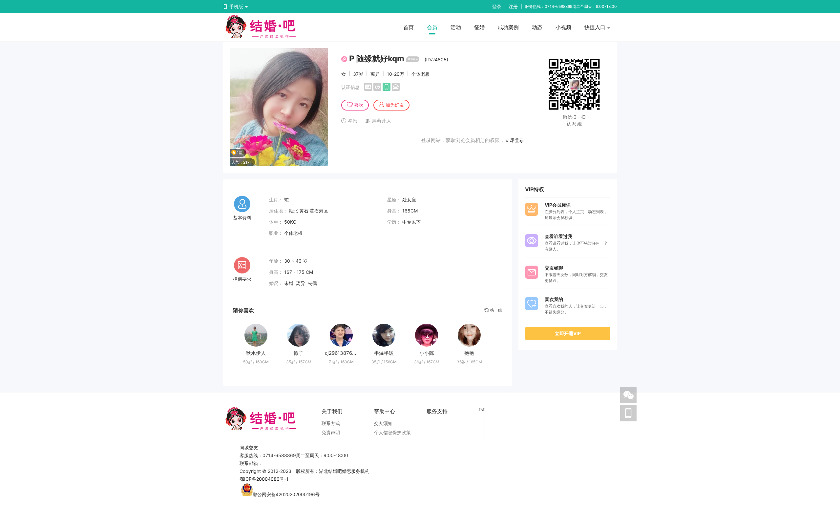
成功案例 (508, 27)
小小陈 (426, 353)
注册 (513, 6)
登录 (496, 6)
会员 (432, 27)
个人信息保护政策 (392, 432)
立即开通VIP (568, 333)
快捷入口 (595, 27)
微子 (299, 353)
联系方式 (331, 423)
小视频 (563, 27)
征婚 (479, 27)
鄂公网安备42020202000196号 (286, 494)
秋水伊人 (256, 353)
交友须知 (383, 423)
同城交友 (249, 447)
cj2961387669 (341, 353)
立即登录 (514, 140)
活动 (456, 27)
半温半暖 (384, 353)
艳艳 (469, 353)
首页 (408, 27)
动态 (537, 27)
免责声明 (331, 432)
